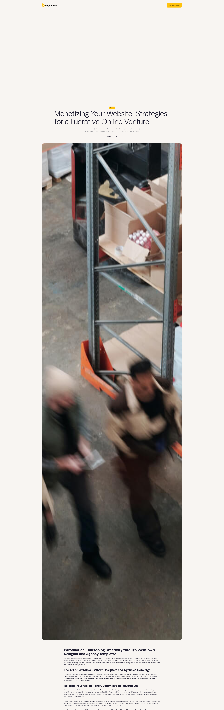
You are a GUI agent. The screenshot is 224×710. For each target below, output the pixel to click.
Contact (159, 5)
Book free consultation (174, 5)
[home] (57, 5)
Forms (151, 5)
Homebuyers (141, 5)
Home (118, 5)
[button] (142, 5)
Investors (132, 5)
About (125, 5)
